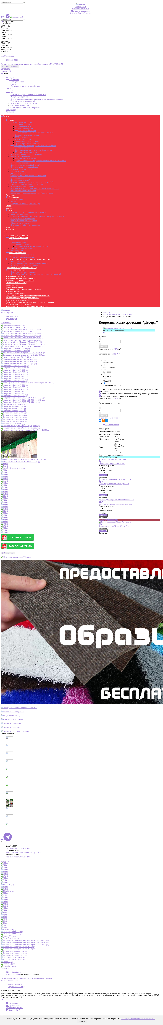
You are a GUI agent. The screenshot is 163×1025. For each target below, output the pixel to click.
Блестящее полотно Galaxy (21, 169)
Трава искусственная (22, 139)
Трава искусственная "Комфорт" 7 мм (114, 484)
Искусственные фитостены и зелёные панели (33, 150)
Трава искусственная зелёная (27, 141)
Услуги (12, 93)
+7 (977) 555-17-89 (15, 987)
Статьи (8, 88)
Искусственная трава (23, 126)
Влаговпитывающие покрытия (23, 191)
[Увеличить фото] (100, 461)
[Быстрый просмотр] (102, 461)
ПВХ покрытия (21, 137)
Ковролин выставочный (20, 163)
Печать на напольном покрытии (24, 103)
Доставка (9, 90)
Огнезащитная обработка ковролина (25, 108)
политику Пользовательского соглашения (138, 1019)
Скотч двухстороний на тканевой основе (115, 504)
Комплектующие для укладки (27, 135)
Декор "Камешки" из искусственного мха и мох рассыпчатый (40, 161)
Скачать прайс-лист (11, 66)
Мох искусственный (22, 156)
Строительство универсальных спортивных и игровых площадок (37, 99)
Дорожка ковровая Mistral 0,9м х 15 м (114, 526)
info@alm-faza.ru (7, 56)
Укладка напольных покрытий (23, 101)
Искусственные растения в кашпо (29, 152)
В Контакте (13, 317)
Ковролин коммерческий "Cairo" (112, 464)
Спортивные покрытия (23, 124)
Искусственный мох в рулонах (27, 159)
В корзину (103, 346)
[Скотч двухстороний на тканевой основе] (129, 500)
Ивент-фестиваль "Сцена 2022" (18, 857)
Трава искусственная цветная (27, 144)
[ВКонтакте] (100, 420)
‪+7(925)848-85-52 (56, 64)
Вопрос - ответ (9, 553)
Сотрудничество (17, 82)
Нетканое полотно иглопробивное (25, 167)
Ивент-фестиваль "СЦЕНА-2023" (19, 848)
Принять (82, 1021)
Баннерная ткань (17, 171)
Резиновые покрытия (27, 131)
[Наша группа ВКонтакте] (4, 17)
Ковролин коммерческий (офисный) (25, 165)
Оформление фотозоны (20, 105)
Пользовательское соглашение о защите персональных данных (26, 978)
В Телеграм (12, 319)
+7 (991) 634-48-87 (15, 985)
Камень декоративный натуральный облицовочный (32, 193)
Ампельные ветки (22, 148)
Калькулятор (11, 110)
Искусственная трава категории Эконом (36, 133)
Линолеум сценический (20, 180)
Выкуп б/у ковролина (19, 97)
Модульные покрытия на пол (22, 186)
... (6, 231)
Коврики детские (17, 178)
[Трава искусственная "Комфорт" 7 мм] (129, 479)
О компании (14, 80)
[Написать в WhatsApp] (2, 17)
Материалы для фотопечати (22, 122)
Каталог (12, 120)
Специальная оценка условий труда (25, 86)
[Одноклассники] (103, 420)
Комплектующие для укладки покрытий (27, 184)
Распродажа (10, 77)
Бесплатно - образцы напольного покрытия (28, 95)
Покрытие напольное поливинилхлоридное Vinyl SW (32, 182)
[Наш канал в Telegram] (8, 17)
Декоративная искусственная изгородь (26, 154)
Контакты (10, 112)
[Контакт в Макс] (16, 17)
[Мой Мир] (106, 420)
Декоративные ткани (19, 174)
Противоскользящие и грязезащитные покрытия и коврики (35, 189)
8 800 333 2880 (12, 60)
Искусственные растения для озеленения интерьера (35, 146)
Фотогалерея (6, 323)
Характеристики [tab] (112, 425)
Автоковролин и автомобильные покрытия (28, 176)
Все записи (5, 861)
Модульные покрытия (24, 128)
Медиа (13, 84)
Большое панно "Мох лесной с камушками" (23, 853)
